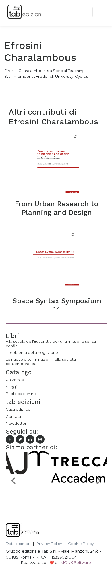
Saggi (11, 386)
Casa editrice (18, 409)
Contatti (13, 416)
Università (15, 379)
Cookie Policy (81, 544)
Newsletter (16, 423)
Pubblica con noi (21, 393)
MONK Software (76, 562)
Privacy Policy (49, 544)
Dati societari (18, 544)
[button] (13, 480)
